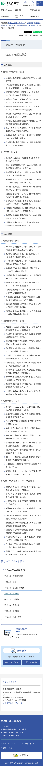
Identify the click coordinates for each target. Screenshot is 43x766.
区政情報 (30, 23)
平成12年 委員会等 (11, 605)
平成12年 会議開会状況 (13, 576)
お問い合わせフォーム (13, 703)
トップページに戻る (10, 744)
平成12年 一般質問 (11, 599)
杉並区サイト (25, 755)
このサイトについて (31, 744)
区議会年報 (19, 25)
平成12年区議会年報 (31, 25)
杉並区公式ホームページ (16, 23)
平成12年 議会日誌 (11, 611)
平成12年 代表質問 (11, 593)
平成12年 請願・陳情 (12, 617)
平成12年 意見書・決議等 (14, 587)
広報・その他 (8, 25)
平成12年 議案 (10, 582)
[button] (25, 3)
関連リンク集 (7, 748)
